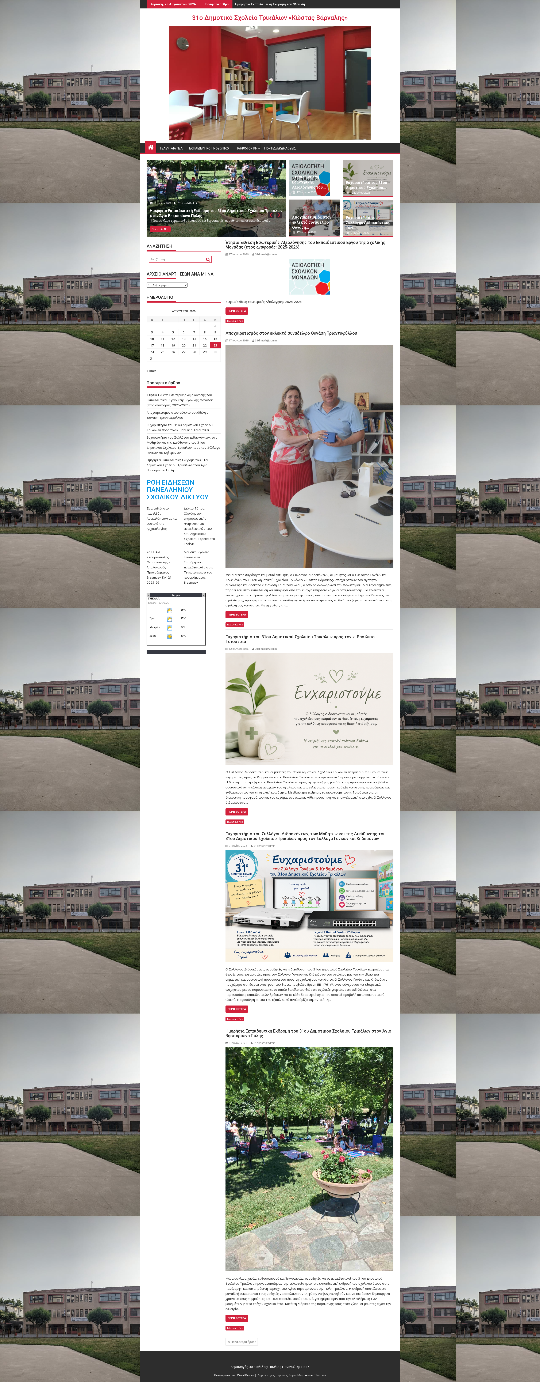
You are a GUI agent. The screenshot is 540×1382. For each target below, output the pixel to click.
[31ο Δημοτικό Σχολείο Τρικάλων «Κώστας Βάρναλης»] (150, 146)
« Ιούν (151, 370)
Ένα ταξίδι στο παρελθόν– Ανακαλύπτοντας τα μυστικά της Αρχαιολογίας (162, 518)
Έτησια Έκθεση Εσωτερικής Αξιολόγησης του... (309, 182)
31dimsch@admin (189, 208)
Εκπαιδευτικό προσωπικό (209, 148)
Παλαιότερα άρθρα (243, 1342)
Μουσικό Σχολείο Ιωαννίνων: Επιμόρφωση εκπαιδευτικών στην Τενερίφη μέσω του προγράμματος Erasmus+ (198, 567)
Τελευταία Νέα (171, 148)
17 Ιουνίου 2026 (163, 208)
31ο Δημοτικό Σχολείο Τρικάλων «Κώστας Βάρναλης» (270, 17)
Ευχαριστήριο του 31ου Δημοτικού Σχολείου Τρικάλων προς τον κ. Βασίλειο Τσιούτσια (300, 639)
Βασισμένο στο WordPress (234, 1375)
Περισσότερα (237, 311)
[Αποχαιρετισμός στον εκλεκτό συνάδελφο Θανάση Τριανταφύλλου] (309, 456)
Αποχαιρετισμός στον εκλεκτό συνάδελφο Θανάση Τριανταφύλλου (286, 4)
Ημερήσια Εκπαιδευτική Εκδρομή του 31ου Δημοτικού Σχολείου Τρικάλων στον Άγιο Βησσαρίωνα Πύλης (308, 1033)
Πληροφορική (246, 148)
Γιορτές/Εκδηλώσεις (280, 148)
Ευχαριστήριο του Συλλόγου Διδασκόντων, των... (368, 222)
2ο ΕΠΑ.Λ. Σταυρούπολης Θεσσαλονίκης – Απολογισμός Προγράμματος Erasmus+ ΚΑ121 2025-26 (159, 567)
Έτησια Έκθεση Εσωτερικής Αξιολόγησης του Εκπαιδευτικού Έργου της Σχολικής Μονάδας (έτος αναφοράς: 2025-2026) (305, 245)
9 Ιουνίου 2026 (359, 233)
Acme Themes (315, 1375)
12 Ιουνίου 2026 (360, 192)
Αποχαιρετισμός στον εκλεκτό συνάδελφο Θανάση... (311, 222)
